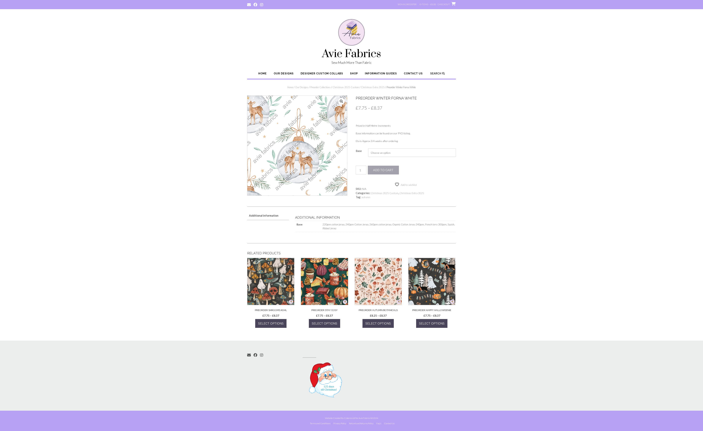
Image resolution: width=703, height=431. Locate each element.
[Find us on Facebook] (255, 4)
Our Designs (284, 73)
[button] (341, 101)
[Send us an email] (249, 4)
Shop (354, 73)
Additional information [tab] (263, 215)
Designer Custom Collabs (322, 73)
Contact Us (413, 73)
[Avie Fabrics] (351, 33)
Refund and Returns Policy (361, 423)
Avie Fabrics (351, 54)
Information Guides (381, 73)
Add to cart (383, 170)
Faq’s (378, 423)
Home (262, 73)
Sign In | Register (407, 4)
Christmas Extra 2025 (373, 87)
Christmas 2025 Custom (346, 87)
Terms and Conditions (320, 423)
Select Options (271, 323)
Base (359, 150)
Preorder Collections (320, 87)
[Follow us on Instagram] (261, 4)
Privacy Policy (339, 423)
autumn (366, 197)
